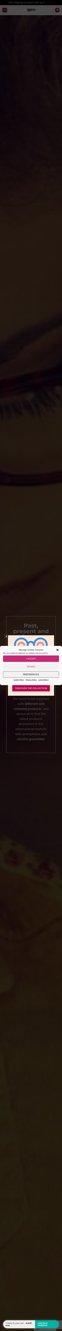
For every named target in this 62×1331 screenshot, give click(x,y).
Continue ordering (43, 1324)
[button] (57, 649)
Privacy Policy (31, 680)
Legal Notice (43, 680)
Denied (31, 666)
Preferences (31, 674)
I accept (31, 658)
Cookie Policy (18, 680)
